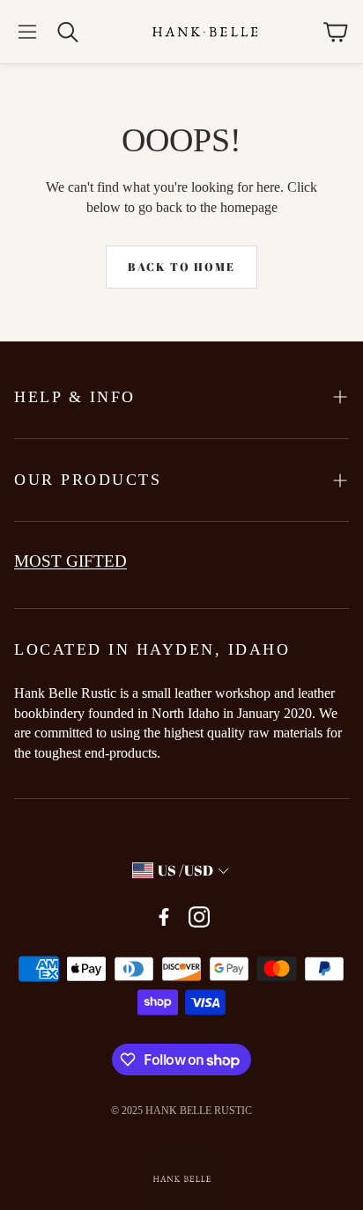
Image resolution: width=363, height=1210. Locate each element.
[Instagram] (199, 917)
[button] (27, 31)
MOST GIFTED (70, 561)
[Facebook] (163, 917)
